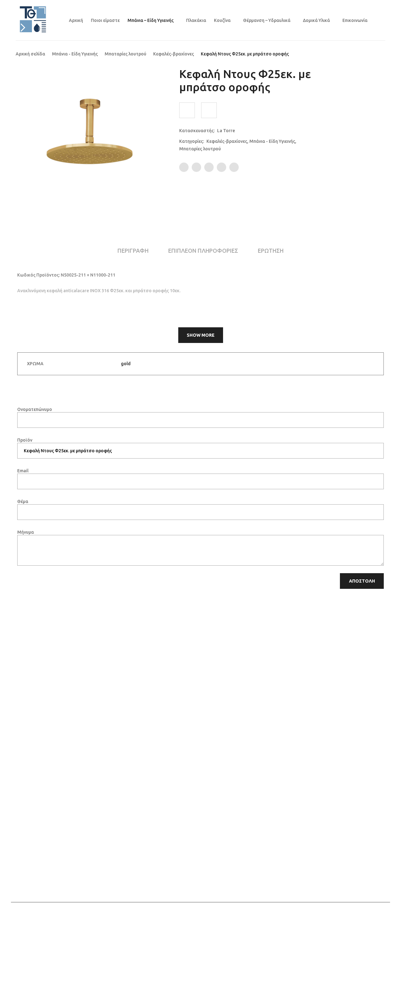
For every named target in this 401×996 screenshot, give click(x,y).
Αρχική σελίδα (30, 53)
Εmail (23, 470)
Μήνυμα (25, 532)
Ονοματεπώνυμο (34, 409)
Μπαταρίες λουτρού (125, 53)
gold (126, 363)
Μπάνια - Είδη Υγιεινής (75, 53)
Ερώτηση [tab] (271, 250)
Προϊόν (24, 440)
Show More (201, 335)
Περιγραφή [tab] (132, 250)
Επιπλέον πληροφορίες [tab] (203, 250)
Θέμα (22, 501)
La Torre (226, 130)
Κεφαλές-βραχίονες (173, 53)
